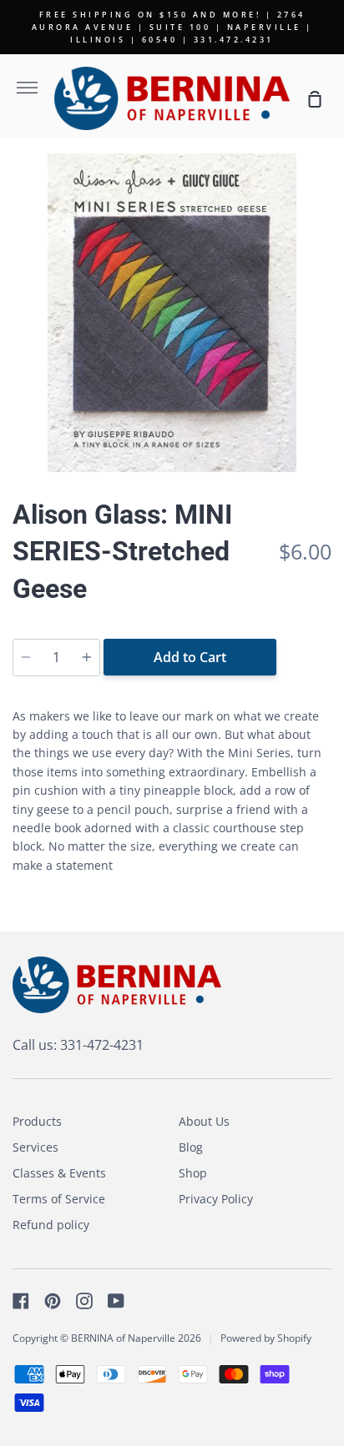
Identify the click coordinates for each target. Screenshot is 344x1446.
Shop (193, 1173)
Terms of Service (59, 1199)
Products (37, 1121)
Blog (191, 1147)
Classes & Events (59, 1173)
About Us (204, 1121)
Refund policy (51, 1225)
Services (35, 1147)
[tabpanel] (172, 312)
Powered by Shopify (265, 1338)
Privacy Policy (216, 1199)
